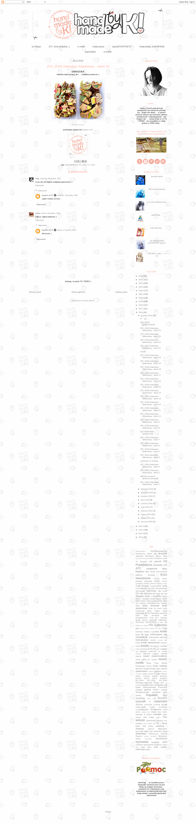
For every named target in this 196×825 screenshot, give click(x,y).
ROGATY (162, 698)
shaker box (156, 712)
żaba (148, 749)
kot (166, 640)
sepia (165, 710)
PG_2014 (140, 680)
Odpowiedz (39, 185)
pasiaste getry (157, 176)
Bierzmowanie (161, 572)
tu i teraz (36, 46)
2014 (141, 530)
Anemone (145, 558)
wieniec (146, 736)
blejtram (139, 575)
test (165, 721)
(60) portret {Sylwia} (156, 189)
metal (144, 660)
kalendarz (139, 632)
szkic (165, 714)
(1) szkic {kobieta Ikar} (156, 202)
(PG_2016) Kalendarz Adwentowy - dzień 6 (150, 444)
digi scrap (162, 591)
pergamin (163, 678)
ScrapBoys (163, 707)
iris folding (144, 625)
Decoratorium (161, 588)
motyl (155, 666)
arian (165, 558)
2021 (141, 294)
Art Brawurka (141, 562)
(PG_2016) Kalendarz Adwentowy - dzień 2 (150, 471)
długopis (140, 596)
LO (154, 649)
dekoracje (151, 591)
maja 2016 (145, 507)
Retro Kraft (151, 698)
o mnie (81, 46)
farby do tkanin (155, 608)
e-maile (107, 51)
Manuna (146, 654)
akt (155, 554)
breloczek (156, 578)
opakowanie (141, 671)
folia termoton (151, 615)
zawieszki (158, 745)
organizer (158, 671)
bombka (151, 575)
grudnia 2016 (147, 315)
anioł (151, 558)
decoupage (140, 591)
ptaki (165, 692)
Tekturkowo (151, 720)
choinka (146, 584)
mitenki (154, 660)
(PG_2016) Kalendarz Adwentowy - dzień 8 (150, 427)
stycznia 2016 (147, 521)
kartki (163, 631)
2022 (141, 290)
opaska (150, 671)
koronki (160, 640)
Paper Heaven (161, 674)
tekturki (140, 720)
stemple (157, 714)
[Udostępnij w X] (80, 161)
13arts (149, 554)
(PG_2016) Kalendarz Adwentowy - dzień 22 (150, 341)
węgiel (164, 731)
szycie (138, 717)
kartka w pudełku (151, 632)
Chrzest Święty (156, 584)
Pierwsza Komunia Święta (147, 683)
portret (147, 689)
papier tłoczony (159, 676)
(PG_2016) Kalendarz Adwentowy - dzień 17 (150, 374)
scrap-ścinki (141, 707)
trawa (145, 723)
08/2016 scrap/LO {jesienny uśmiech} (149, 477)
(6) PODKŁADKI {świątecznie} (147, 433)
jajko (137, 628)
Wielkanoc (141, 733)
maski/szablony (159, 656)
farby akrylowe (151, 605)
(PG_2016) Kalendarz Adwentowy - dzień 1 (150, 483)
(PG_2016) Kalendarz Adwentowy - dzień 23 (150, 335)
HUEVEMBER (150, 622)
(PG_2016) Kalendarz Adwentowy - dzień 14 (150, 391)
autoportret (151, 568)
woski (138, 739)
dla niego (156, 593)
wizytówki (154, 736)
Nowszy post (35, 292)
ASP (165, 565)
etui (137, 603)
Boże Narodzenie (71, 165)
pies (162, 683)
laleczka (153, 646)
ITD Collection (157, 625)
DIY (137, 593)
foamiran (163, 613)
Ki (142, 634)
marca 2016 (146, 514)
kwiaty (145, 645)
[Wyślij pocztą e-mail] (75, 161)
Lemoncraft (144, 649)
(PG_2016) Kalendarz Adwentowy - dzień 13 (150, 397)
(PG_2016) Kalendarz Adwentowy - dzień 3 (150, 465)
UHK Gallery (148, 726)
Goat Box (154, 618)
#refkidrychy (140, 554)
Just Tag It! (158, 628)
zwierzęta (140, 749)
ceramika (139, 584)
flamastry (155, 613)
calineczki (148, 581)
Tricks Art (151, 724)
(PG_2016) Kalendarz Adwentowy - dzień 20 (150, 356)
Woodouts (163, 736)
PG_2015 (151, 680)
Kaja (165, 628)
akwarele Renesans (145, 556)
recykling (140, 698)
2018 (141, 305)
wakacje (151, 729)
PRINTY (156, 690)
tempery (159, 720)
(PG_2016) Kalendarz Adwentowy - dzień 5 (150, 450)
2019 (141, 301)
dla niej (164, 593)
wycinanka (148, 739)
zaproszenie (148, 745)
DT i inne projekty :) (59, 46)
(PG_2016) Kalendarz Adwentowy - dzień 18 (150, 368)
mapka (155, 654)
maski (146, 656)
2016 (141, 312)
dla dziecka (146, 593)
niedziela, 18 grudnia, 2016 (50, 179)
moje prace (98, 46)
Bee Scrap (150, 572)
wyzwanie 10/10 (159, 742)
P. (154, 674)
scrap (164, 704)
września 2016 (147, 492)
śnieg (151, 717)
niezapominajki (149, 669)
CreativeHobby (155, 586)
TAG (165, 717)
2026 (141, 276)
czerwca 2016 (147, 503)
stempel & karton (144, 714)
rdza (165, 695)
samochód (148, 705)
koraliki (153, 640)
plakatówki (139, 685)
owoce (150, 674)
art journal (155, 561)
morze (149, 666)
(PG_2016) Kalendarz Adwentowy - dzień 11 (150, 409)
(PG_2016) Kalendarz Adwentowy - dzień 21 (150, 347)
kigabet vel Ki (87, 130)
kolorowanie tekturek (158, 637)
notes (158, 669)
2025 (141, 280)
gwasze (145, 620)
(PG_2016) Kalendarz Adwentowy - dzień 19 (150, 362)
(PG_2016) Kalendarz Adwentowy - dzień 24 (150, 329)
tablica (158, 717)
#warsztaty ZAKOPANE (152, 46)
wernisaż (157, 731)
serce (138, 712)
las (158, 646)
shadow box (145, 712)
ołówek (164, 669)
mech (138, 659)
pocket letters (148, 685)
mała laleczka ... (157, 228)
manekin (138, 654)
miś (148, 660)
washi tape (148, 731)
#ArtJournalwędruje (159, 551)
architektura (158, 558)
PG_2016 (82, 165)
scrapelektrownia (142, 710)
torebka (139, 723)
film (149, 613)
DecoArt (151, 588)
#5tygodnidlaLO (141, 551)
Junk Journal (149, 628)
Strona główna (78, 292)
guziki (138, 620)
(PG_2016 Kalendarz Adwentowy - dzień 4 (150, 456)
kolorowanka (142, 640)
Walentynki (162, 729)
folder (138, 615)
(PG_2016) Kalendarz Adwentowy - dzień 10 (150, 415)
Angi (37, 179)
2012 (141, 537)
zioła (143, 747)
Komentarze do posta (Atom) (83, 301)
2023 (141, 287)
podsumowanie (149, 687)
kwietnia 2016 (147, 511)
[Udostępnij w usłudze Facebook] (83, 161)
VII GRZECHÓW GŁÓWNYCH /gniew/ (157, 242)
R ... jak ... (144, 319)
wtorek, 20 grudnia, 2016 (50, 213)
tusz (138, 726)
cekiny (164, 581)
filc (146, 613)
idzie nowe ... (156, 215)
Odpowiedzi (42, 191)
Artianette (158, 565)
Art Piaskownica (151, 562)
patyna (146, 678)
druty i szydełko (153, 596)
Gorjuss (164, 618)
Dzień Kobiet (155, 599)
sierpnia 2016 (147, 496)
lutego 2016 (146, 518)
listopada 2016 (147, 489)
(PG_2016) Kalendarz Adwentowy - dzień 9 (150, 421)
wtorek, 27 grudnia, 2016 (66, 230)
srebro (164, 712)
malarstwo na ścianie (157, 651)
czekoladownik (141, 588)
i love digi (162, 622)
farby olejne (153, 611)
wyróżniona (161, 738)
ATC (138, 568)
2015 (141, 526)
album (158, 556)
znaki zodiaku (160, 747)
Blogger (108, 812)
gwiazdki (153, 620)
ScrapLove (155, 709)
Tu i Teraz (91, 165)
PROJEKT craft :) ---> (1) (157, 254)
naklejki (163, 666)
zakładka (139, 745)
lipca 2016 (145, 500)
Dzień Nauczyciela (149, 601)
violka (37, 213)
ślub (145, 717)
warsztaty (139, 731)
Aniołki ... (144, 352)
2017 (141, 309)
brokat (164, 579)
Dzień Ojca (162, 601)
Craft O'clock (142, 586)
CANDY (157, 581)
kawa (138, 634)
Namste (139, 669)
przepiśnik (156, 692)
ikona (138, 625)
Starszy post (121, 292)
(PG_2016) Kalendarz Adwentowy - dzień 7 (150, 438)
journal (142, 628)
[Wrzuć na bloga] (78, 161)
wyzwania (142, 741)
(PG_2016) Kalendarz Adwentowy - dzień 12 (150, 403)
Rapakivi (151, 695)
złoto (149, 747)
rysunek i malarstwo (151, 701)
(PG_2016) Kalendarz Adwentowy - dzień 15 (150, 386)
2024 (141, 283)
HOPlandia (140, 622)
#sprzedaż (90, 51)
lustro (158, 649)
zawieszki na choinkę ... (150, 461)
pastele (138, 678)
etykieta (143, 603)
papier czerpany (143, 676)
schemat (156, 705)
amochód (139, 558)
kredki (138, 643)
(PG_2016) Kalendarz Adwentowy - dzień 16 (150, 380)
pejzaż (154, 678)
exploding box (153, 603)
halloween (163, 620)
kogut (147, 635)
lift (151, 649)
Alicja (165, 556)
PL (166, 683)
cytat (164, 586)
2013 (141, 533)
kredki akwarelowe (150, 642)
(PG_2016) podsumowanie (147, 323)
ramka (138, 695)
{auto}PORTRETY (122, 46)
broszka (139, 581)
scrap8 (152, 707)
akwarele (162, 553)
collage (165, 583)
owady (144, 674)
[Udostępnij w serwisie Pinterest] (85, 161)
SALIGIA (139, 704)
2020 (141, 298)
